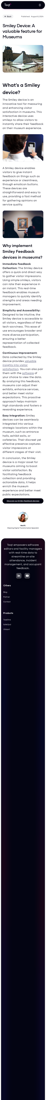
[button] (40, 5)
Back (8, 16)
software (28, 373)
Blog (5, 592)
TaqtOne (7, 619)
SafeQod (7, 624)
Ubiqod (6, 629)
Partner (6, 597)
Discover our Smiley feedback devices (23, 500)
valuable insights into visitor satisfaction (19, 365)
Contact (6, 601)
